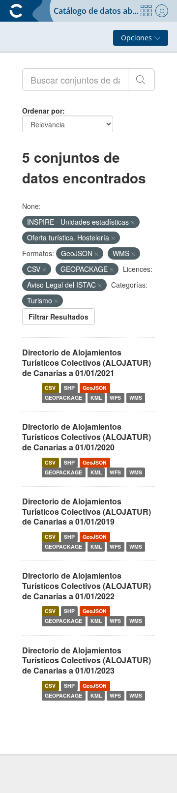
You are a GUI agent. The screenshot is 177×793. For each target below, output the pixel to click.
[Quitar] (133, 222)
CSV (50, 387)
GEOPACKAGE (63, 397)
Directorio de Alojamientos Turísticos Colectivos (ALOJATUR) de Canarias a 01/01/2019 (86, 512)
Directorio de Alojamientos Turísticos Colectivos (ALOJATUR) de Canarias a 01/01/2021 (86, 363)
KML (96, 397)
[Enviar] (141, 79)
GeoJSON (95, 387)
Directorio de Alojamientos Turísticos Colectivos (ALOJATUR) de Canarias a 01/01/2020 (86, 437)
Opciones (137, 37)
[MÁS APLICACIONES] (146, 10)
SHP (69, 387)
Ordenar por (42, 111)
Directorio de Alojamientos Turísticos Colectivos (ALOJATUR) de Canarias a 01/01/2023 (86, 660)
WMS (135, 397)
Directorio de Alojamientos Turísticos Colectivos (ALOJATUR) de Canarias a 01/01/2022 (86, 586)
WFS (115, 397)
